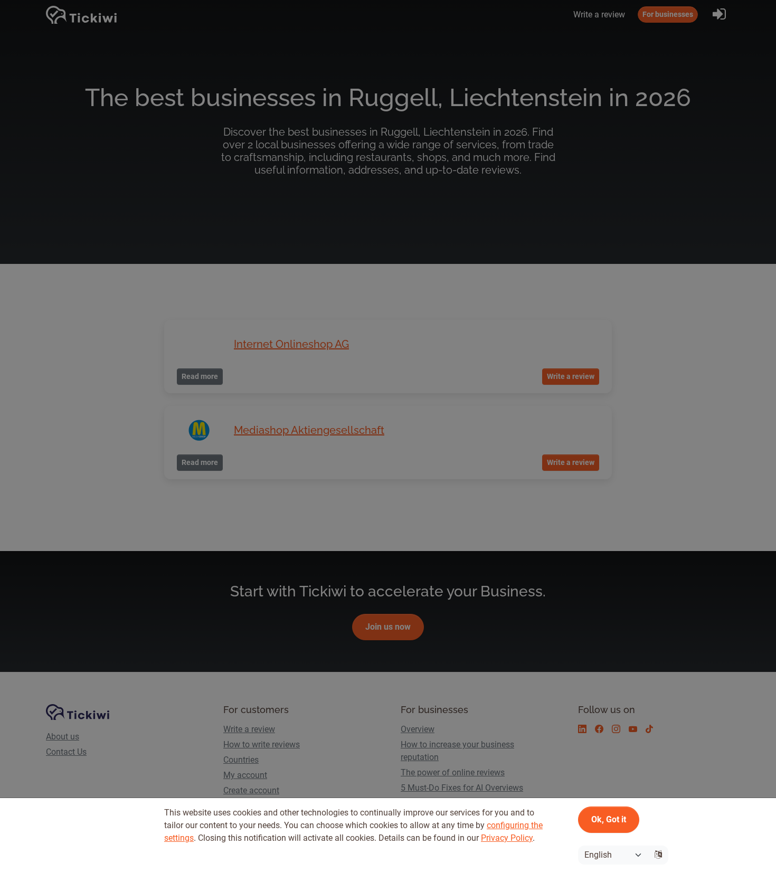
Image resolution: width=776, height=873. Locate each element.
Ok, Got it (608, 819)
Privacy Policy (507, 838)
